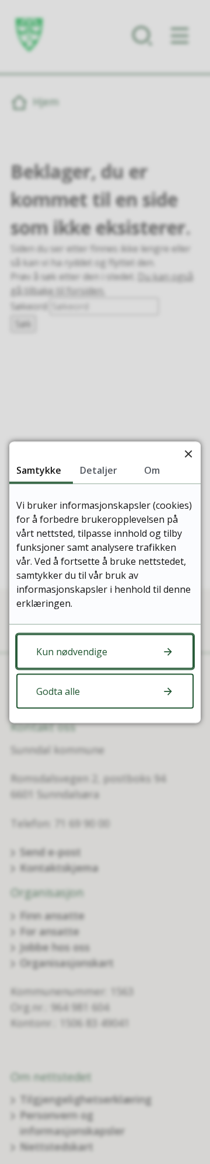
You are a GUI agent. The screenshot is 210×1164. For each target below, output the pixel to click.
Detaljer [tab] (98, 469)
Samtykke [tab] (38, 469)
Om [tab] (152, 469)
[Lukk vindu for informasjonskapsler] (188, 453)
